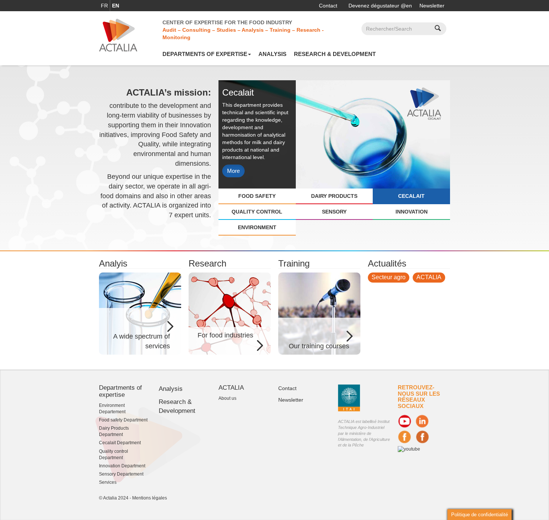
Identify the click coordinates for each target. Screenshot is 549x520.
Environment (257, 227)
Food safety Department (123, 420)
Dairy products (334, 196)
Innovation (412, 212)
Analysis (272, 54)
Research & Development (335, 54)
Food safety (257, 196)
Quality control (257, 212)
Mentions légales (149, 498)
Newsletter (431, 6)
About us (227, 398)
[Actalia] (118, 35)
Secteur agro (389, 277)
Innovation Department (122, 465)
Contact (328, 6)
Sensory (334, 212)
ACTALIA (428, 277)
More (233, 171)
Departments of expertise (204, 54)
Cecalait (411, 196)
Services (108, 482)
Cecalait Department (120, 442)
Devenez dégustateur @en (380, 6)
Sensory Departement (121, 474)
